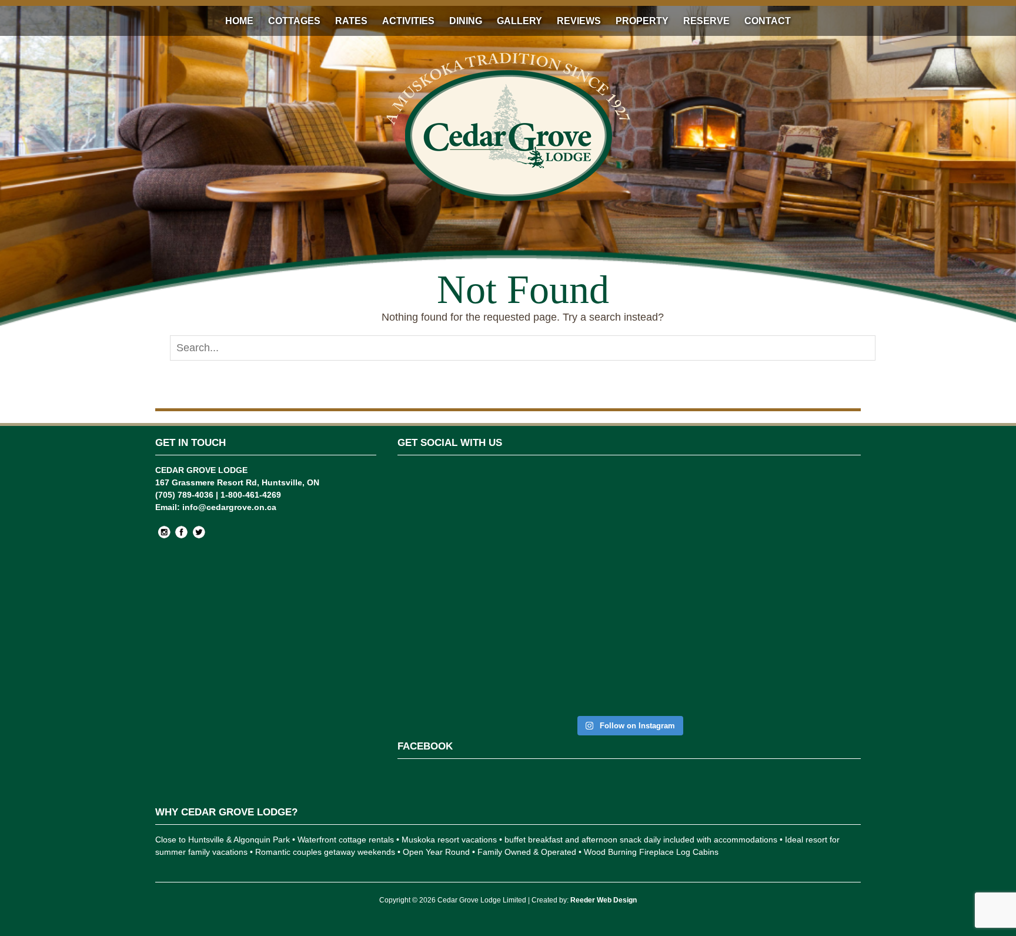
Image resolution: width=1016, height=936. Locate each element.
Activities (408, 21)
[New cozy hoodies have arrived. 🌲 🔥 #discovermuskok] (590, 545)
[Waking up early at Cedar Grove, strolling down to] (824, 588)
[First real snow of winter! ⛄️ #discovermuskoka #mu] (512, 533)
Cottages (294, 21)
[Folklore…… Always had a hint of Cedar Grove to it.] (668, 557)
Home (239, 21)
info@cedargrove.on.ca (229, 507)
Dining (465, 21)
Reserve (706, 21)
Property (642, 21)
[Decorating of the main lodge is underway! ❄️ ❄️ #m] (433, 526)
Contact (767, 21)
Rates (351, 21)
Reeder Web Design (603, 900)
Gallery (519, 21)
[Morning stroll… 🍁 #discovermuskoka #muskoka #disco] (746, 533)
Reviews (579, 21)
